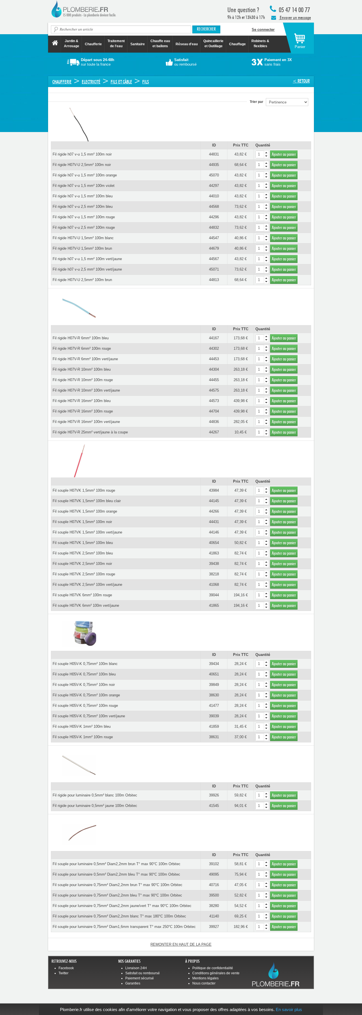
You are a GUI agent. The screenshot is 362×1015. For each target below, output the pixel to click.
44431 (214, 522)
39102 (214, 864)
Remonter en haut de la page (181, 944)
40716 (214, 885)
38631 (214, 737)
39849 (214, 685)
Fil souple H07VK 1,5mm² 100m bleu (83, 543)
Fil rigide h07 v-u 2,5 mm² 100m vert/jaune (87, 269)
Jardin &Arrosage (71, 43)
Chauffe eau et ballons (160, 43)
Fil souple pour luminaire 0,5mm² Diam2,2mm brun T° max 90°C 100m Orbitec (116, 864)
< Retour (301, 81)
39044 (214, 595)
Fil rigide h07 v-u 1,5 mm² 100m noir (82, 154)
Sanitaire (137, 44)
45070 (214, 175)
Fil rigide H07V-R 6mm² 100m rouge (82, 348)
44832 (214, 227)
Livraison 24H (136, 968)
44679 (214, 248)
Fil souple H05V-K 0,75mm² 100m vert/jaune (89, 716)
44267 (214, 432)
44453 (214, 359)
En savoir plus (289, 1009)
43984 (214, 490)
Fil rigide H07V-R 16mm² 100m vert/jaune (86, 422)
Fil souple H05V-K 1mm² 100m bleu (82, 726)
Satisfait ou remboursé (142, 973)
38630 (214, 695)
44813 (214, 280)
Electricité (91, 81)
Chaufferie (93, 44)
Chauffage (237, 44)
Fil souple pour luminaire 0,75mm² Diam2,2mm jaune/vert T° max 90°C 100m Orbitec (122, 906)
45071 (214, 269)
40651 (214, 674)
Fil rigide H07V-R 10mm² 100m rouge (83, 380)
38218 (214, 574)
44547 (214, 238)
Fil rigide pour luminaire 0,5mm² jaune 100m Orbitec (95, 806)
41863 (214, 553)
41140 (214, 916)
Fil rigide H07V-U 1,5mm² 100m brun (82, 248)
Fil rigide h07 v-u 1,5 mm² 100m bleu (83, 196)
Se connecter (263, 29)
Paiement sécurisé (139, 978)
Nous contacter (204, 983)
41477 (214, 705)
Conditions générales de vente (216, 973)
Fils (145, 81)
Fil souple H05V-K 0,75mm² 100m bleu (84, 674)
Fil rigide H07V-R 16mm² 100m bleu (82, 401)
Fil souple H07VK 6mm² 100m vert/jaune (86, 605)
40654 (214, 543)
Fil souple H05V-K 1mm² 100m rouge (83, 737)
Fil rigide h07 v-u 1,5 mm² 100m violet (84, 185)
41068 (214, 584)
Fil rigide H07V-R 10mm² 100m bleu (82, 369)
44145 (214, 501)
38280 (214, 906)
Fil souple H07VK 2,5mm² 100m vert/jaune (87, 584)
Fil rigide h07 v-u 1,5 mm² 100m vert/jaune (87, 259)
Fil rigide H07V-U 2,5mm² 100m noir (82, 165)
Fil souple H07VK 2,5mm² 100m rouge (84, 574)
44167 (214, 338)
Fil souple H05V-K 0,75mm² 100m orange (86, 695)
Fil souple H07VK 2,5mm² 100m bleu (83, 553)
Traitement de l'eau (116, 43)
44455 (214, 380)
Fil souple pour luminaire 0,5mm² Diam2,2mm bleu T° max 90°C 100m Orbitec (116, 874)
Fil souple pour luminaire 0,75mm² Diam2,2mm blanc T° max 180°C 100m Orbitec (119, 916)
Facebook (66, 968)
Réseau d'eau (187, 44)
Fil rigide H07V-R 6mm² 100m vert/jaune (85, 359)
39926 (214, 795)
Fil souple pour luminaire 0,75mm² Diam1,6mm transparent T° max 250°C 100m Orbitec (124, 927)
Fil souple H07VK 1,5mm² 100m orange (85, 511)
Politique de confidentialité (212, 968)
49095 (214, 874)
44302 (214, 348)
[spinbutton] (262, 154)
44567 (214, 259)
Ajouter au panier (284, 154)
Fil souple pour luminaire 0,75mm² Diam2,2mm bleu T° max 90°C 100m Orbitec (117, 895)
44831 (214, 154)
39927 (214, 927)
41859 (214, 726)
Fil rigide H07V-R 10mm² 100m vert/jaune (86, 390)
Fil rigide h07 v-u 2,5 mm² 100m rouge (84, 227)
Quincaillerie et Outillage (213, 43)
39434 (214, 664)
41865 (214, 605)
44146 (214, 532)
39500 (214, 895)
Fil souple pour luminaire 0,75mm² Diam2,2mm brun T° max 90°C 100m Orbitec (117, 885)
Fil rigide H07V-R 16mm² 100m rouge (83, 411)
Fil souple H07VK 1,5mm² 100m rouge (84, 490)
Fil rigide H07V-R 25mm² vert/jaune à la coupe (90, 432)
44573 (214, 401)
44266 (214, 511)
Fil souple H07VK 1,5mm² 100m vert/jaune (87, 532)
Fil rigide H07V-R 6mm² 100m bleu (81, 338)
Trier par (258, 102)
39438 (214, 564)
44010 (214, 196)
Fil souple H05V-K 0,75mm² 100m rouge (85, 705)
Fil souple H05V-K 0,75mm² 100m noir (84, 685)
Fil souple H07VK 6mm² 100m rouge (82, 595)
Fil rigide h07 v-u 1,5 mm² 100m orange (85, 175)
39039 (214, 716)
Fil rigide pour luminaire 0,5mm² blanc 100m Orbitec (95, 795)
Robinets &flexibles (260, 43)
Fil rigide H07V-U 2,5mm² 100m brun (82, 280)
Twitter (63, 973)
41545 (214, 806)
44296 (214, 217)
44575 (214, 390)
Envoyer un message (295, 17)
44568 (214, 206)
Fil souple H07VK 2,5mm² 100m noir (82, 564)
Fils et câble (121, 81)
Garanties (132, 983)
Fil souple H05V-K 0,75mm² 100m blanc (85, 664)
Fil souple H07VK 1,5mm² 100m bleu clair (87, 501)
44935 (214, 165)
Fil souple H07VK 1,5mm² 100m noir (82, 522)
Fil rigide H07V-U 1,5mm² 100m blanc (83, 238)
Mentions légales (205, 978)
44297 (214, 185)
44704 (214, 411)
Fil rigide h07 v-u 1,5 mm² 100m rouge (84, 217)
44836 (214, 422)
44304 (214, 369)
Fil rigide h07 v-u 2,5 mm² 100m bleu (83, 206)
